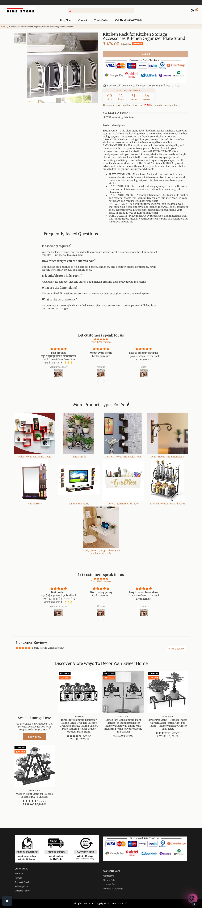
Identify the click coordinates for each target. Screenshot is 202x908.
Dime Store (79, 716)
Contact (82, 20)
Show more (34, 736)
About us (19, 873)
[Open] (7, 901)
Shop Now (65, 20)
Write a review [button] (176, 648)
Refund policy (21, 886)
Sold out (145, 53)
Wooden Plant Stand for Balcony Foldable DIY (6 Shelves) (34, 795)
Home (3, 27)
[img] (101, 339)
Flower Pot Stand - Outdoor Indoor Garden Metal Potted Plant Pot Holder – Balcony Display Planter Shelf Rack (167, 724)
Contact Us (108, 876)
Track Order (101, 20)
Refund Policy (110, 880)
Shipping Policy (22, 891)
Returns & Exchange (113, 888)
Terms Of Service (23, 882)
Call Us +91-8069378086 (129, 20)
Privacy (18, 878)
